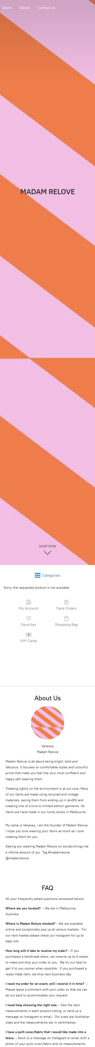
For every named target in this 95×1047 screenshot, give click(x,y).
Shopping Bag (66, 624)
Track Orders (66, 608)
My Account (29, 608)
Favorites (28, 624)
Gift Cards (28, 641)
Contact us (46, 8)
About (24, 8)
